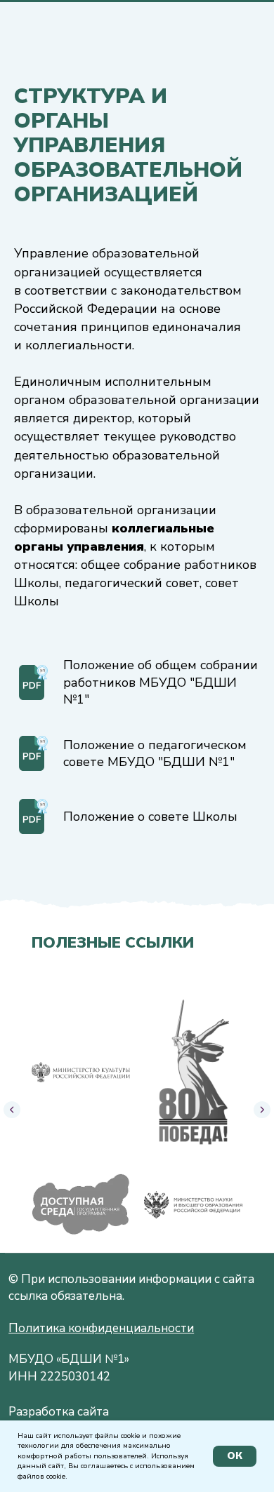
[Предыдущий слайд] (12, 1109)
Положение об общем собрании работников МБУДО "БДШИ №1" (160, 682)
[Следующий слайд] (262, 1109)
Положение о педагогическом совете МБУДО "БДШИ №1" (155, 753)
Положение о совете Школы (150, 816)
